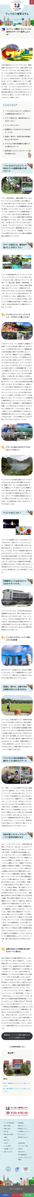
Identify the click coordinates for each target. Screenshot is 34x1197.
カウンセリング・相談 (17, 1195)
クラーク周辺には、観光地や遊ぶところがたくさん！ (18, 119)
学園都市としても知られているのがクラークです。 (18, 130)
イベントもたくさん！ (12, 125)
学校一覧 (6, 1131)
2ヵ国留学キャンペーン (24, 1131)
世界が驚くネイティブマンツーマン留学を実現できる (18, 152)
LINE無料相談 (21, 1143)
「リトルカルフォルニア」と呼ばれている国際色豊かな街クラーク (18, 112)
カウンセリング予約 (23, 1146)
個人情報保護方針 (22, 1154)
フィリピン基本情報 (9, 1123)
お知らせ (6, 1143)
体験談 (5, 1137)
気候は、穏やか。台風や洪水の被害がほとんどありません (18, 137)
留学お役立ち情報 (8, 1134)
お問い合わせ (21, 1151)
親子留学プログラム (23, 1137)
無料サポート (21, 1125)
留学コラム (6, 1140)
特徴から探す (7, 1128)
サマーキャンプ (22, 1134)
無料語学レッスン (22, 1128)
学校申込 (20, 1149)
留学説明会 (5, 1195)
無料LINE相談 (28, 1195)
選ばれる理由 (7, 1125)
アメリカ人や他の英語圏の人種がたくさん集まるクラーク (18, 145)
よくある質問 (7, 1146)
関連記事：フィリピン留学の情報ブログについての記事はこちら (17, 1036)
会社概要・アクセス (9, 1149)
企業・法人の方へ (8, 1151)
